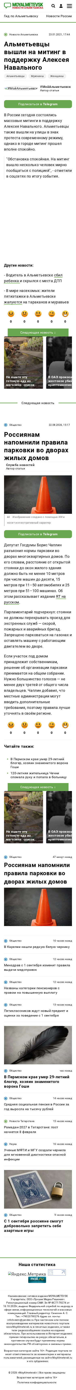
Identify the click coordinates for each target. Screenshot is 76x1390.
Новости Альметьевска (23, 34)
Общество (15, 424)
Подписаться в (38, 104)
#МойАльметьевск (55, 87)
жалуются (13, 302)
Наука (13, 1144)
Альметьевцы (15, 76)
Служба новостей (20, 465)
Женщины (57, 76)
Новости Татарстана (21, 1121)
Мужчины (37, 76)
